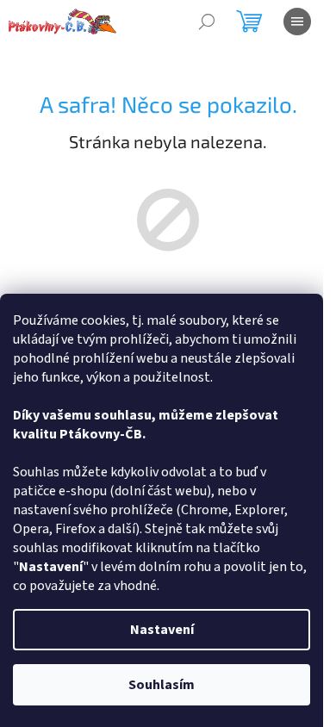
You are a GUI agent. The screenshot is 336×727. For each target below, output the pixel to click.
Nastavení (162, 629)
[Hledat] (207, 21)
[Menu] (297, 21)
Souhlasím (161, 684)
